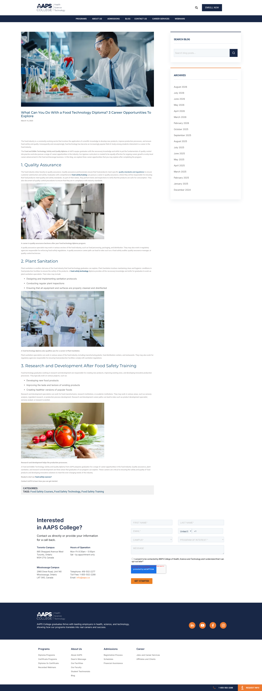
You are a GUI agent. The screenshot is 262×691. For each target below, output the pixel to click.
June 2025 (179, 153)
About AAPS (76, 655)
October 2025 (181, 129)
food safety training (92, 491)
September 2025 (182, 135)
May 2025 (179, 159)
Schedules (108, 659)
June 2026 (179, 99)
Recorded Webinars (47, 667)
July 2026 (179, 92)
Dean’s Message (78, 659)
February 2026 (181, 123)
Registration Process (113, 655)
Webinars (180, 19)
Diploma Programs (46, 655)
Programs (81, 19)
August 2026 (180, 86)
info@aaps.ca (83, 577)
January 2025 (181, 183)
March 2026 (180, 117)
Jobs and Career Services (148, 655)
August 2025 (180, 141)
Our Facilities (77, 663)
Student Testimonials (80, 671)
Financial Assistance (113, 663)
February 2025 (181, 177)
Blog (127, 19)
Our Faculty (76, 667)
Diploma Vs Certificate (48, 663)
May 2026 (179, 105)
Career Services (160, 19)
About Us (97, 19)
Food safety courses (41, 491)
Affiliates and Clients (146, 659)
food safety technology (67, 491)
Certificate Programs (47, 659)
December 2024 (182, 189)
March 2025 (180, 171)
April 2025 (179, 165)
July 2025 (179, 147)
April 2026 (179, 111)
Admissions (113, 19)
